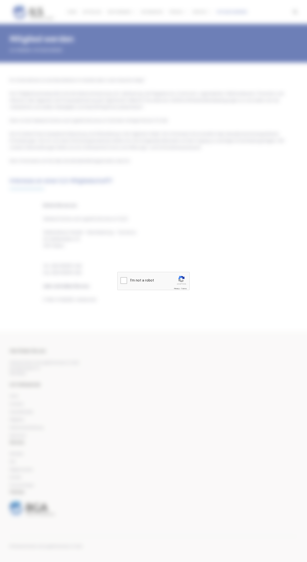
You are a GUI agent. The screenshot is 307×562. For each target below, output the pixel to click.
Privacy (177, 288)
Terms (184, 288)
